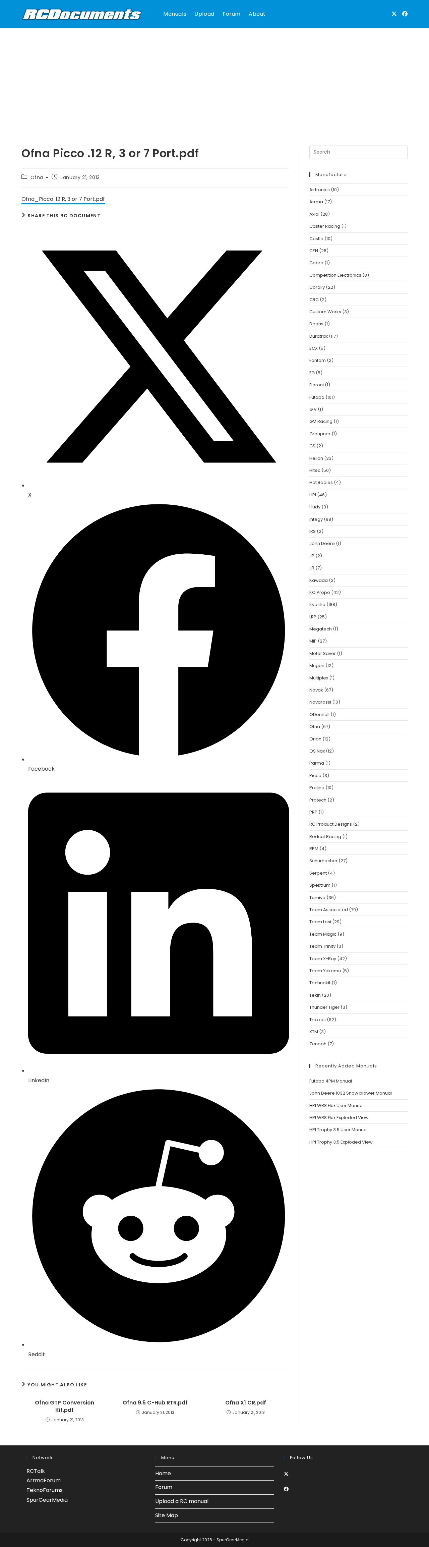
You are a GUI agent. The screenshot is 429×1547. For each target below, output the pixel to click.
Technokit (319, 983)
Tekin (315, 995)
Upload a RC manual (181, 1501)
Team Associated (328, 909)
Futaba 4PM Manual (330, 1081)
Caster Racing (324, 226)
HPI (312, 495)
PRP (313, 812)
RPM (313, 848)
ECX (313, 348)
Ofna (36, 177)
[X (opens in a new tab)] (394, 14)
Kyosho (317, 604)
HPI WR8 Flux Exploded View (339, 1117)
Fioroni (316, 385)
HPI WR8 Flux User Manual (336, 1105)
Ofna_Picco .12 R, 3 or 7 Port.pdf (63, 199)
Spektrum (319, 885)
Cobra (316, 263)
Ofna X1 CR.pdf (245, 1402)
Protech (317, 800)
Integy (316, 519)
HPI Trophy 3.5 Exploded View (341, 1142)
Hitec (314, 470)
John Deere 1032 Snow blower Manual (350, 1093)
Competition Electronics (335, 275)
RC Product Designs (330, 824)
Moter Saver (322, 653)
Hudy (314, 507)
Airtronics (319, 189)
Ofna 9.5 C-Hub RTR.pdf (155, 1402)
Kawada (318, 580)
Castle (316, 238)
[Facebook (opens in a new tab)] (405, 14)
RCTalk (35, 1471)
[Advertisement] (214, 78)
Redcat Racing (325, 836)
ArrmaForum (43, 1480)
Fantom (317, 360)
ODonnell (319, 714)
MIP (313, 641)
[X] (286, 1474)
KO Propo (319, 592)
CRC (314, 299)
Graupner (319, 434)
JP (311, 556)
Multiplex (318, 678)
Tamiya (317, 897)
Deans (316, 324)
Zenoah (317, 1044)
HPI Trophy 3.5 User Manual (338, 1129)
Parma (316, 763)
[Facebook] (286, 1489)
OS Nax (317, 751)
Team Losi (320, 922)
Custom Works (325, 312)
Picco (315, 775)
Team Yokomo (325, 971)
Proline (316, 787)
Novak (316, 690)
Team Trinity (322, 946)
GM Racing (320, 421)
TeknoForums (44, 1490)
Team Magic (322, 934)
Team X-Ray (322, 958)
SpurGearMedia (47, 1500)
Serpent (318, 873)
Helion (316, 458)
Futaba (316, 397)
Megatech (320, 629)
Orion (315, 739)
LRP (312, 617)
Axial (314, 214)
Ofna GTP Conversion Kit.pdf (64, 1406)
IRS (312, 531)
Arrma (316, 202)
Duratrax (318, 336)
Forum (163, 1487)
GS (312, 446)
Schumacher (323, 861)
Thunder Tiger (324, 1007)
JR (311, 568)
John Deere (322, 543)
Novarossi (320, 702)
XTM (313, 1032)
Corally (317, 287)
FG (312, 373)
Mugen (316, 665)
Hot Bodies (321, 482)
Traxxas (317, 1019)
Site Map (166, 1515)
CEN (313, 250)
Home (163, 1473)
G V (313, 409)
